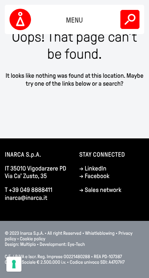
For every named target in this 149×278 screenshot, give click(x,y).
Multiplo (28, 244)
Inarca (21, 19)
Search (129, 19)
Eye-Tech (76, 244)
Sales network (103, 190)
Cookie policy (32, 239)
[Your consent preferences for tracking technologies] (13, 264)
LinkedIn (95, 168)
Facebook (97, 176)
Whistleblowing (100, 233)
